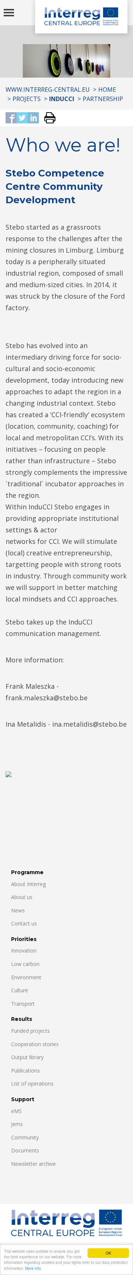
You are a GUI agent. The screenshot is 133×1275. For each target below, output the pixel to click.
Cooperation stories (35, 1044)
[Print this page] (47, 118)
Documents (25, 1150)
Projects (27, 99)
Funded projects (30, 1030)
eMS (16, 1111)
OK (108, 1253)
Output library (27, 1057)
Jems (17, 1124)
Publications (25, 1070)
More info (33, 1268)
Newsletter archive (33, 1163)
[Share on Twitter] (22, 118)
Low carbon (25, 963)
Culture (19, 990)
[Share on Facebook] (11, 118)
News (18, 910)
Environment (26, 977)
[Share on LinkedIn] (33, 118)
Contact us (24, 923)
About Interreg (28, 884)
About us (22, 897)
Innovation (24, 950)
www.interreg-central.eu (48, 89)
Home (107, 89)
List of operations (32, 1083)
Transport (23, 1003)
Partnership (103, 99)
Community (25, 1137)
